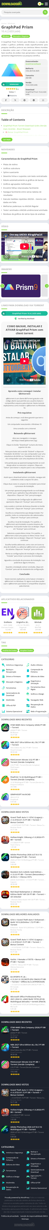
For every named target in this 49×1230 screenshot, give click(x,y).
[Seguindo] (46, 286)
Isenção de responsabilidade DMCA (34, 1216)
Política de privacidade (10, 1216)
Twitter (15, 100)
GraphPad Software (33, 64)
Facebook (5, 100)
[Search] (45, 12)
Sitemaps (25, 1219)
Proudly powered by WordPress (17, 1197)
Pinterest (24, 100)
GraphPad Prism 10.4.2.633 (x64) (26, 313)
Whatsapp (43, 100)
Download (14, 84)
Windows (11, 23)
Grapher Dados (26, 650)
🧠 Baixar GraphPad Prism (16, 132)
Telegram (33, 100)
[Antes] (2, 286)
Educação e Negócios (21, 36)
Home (3, 23)
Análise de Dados (10, 650)
